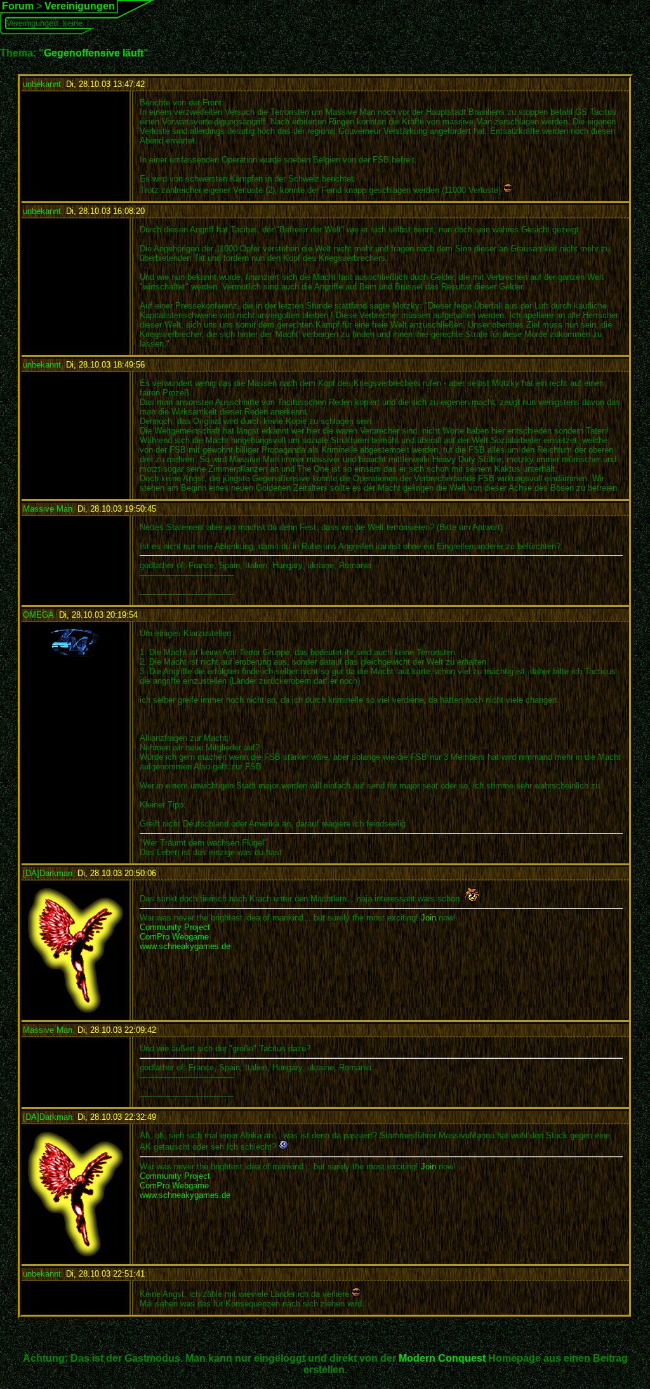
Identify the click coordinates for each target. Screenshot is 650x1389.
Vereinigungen (79, 6)
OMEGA (38, 615)
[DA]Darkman (47, 873)
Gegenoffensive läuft (93, 53)
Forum (18, 6)
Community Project (175, 927)
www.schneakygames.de (185, 946)
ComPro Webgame (174, 936)
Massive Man (47, 509)
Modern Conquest (442, 1358)
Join (428, 917)
